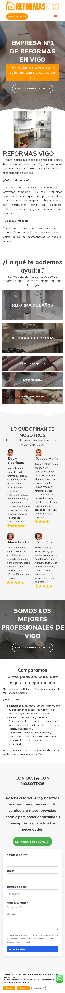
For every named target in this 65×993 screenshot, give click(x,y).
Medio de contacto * (17, 903)
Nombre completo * (17, 854)
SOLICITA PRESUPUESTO (32, 88)
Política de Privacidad (37, 935)
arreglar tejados (32, 363)
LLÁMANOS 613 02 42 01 (32, 841)
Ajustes (37, 988)
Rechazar (23, 988)
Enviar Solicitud (17, 949)
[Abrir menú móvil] (55, 16)
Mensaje (11, 914)
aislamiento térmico (32, 396)
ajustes (26, 982)
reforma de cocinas (32, 338)
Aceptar (9, 988)
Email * (10, 870)
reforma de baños (32, 305)
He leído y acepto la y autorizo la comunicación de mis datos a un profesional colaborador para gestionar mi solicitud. (32, 938)
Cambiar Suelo (32, 379)
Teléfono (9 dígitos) (17, 887)
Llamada (13, 907)
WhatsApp (26, 907)
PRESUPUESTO (17, 16)
